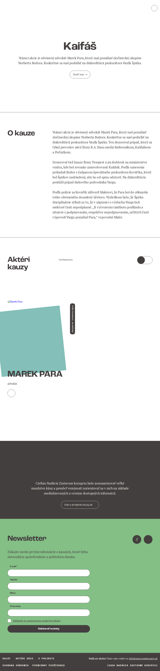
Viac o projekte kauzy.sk (78, 505)
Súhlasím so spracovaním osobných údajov (37, 620)
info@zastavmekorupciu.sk (143, 658)
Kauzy (6, 658)
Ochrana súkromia (15, 665)
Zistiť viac (78, 74)
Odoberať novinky (49, 629)
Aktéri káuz (24, 658)
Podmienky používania (48, 665)
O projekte (46, 658)
